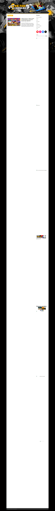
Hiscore (21, 12)
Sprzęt (37, 28)
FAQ (35, 12)
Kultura (37, 18)
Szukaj (37, 34)
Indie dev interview (38, 17)
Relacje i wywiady (38, 25)
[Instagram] (40, 32)
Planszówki (37, 21)
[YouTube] (37, 32)
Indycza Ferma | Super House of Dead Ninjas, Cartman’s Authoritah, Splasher (27, 19)
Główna (8, 12)
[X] (45, 32)
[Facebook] (43, 32)
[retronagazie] (27, 11)
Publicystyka (38, 24)
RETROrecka (38, 27)
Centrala (31, 12)
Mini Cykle (26, 12)
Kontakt (39, 12)
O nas (13, 12)
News (37, 20)
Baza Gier (17, 12)
